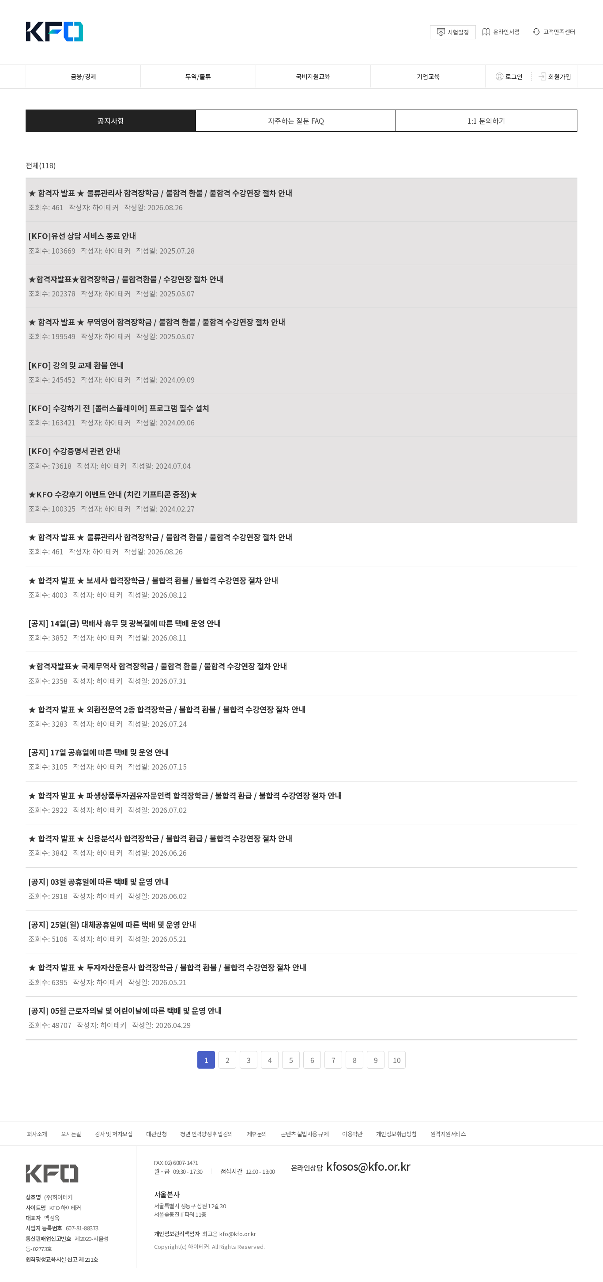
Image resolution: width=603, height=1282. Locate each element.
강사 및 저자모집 (113, 1134)
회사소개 (37, 1134)
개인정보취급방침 (396, 1134)
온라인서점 (506, 31)
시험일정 (458, 32)
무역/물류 (198, 76)
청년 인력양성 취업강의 (206, 1134)
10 (397, 1059)
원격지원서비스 (448, 1134)
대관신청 (156, 1134)
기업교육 (428, 76)
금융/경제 (83, 76)
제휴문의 (257, 1134)
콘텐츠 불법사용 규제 (304, 1134)
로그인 (514, 76)
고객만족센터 (559, 31)
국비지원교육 (313, 76)
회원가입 (559, 76)
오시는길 (71, 1134)
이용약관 (352, 1134)
